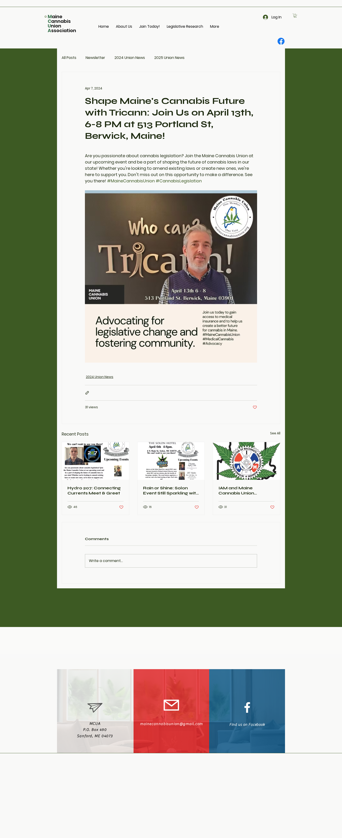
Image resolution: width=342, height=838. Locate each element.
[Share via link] (87, 393)
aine (57, 16)
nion (56, 26)
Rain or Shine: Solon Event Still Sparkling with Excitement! (171, 490)
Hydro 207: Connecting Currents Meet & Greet (94, 490)
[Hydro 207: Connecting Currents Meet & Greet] (95, 461)
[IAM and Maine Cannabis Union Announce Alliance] (246, 461)
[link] (295, 16)
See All (275, 433)
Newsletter (95, 57)
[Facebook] (281, 41)
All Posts (69, 57)
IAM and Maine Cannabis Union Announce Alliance (239, 490)
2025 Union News (169, 57)
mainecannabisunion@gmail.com (171, 724)
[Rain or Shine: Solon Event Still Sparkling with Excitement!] (171, 461)
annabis (61, 21)
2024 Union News (129, 57)
